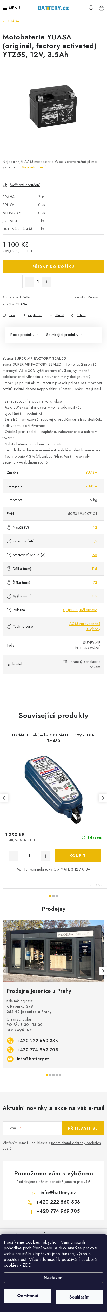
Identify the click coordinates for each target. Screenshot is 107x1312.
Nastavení (54, 1278)
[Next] (103, 971)
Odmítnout (27, 1296)
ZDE (27, 1265)
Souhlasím (79, 1297)
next (103, 798)
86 (94, 596)
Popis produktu (22, 334)
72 (95, 582)
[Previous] (4, 971)
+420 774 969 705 (37, 1050)
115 (94, 568)
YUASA (22, 304)
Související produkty (62, 334)
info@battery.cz (33, 1059)
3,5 (94, 541)
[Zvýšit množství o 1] (46, 282)
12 (95, 527)
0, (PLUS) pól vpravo (80, 610)
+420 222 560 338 (37, 1041)
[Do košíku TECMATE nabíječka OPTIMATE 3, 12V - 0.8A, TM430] (78, 855)
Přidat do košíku (53, 266)
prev (4, 798)
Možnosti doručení (25, 184)
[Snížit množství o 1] (29, 282)
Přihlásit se (83, 1128)
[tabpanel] (53, 994)
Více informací (34, 167)
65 (94, 555)
